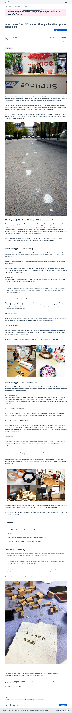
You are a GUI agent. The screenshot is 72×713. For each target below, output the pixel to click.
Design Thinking (9, 48)
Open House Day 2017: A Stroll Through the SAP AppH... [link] (16, 6)
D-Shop (21, 425)
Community (13, 2)
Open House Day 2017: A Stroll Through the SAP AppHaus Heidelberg (35, 25)
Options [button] (54, 32)
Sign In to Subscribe (60, 30)
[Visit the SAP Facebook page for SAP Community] (60, 710)
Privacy (4, 710)
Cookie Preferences (45, 710)
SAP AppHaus (40, 223)
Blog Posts (43, 5)
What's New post (17, 14)
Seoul (35, 229)
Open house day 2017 (32, 699)
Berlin (40, 229)
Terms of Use (10, 710)
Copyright (17, 710)
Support (37, 710)
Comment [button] (63, 705)
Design (24, 699)
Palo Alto (31, 229)
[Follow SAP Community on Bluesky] (63, 710)
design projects (50, 415)
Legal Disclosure (24, 710)
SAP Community (8, 5)
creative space (18, 699)
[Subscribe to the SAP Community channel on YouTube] (65, 710)
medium (26, 686)
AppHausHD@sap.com (37, 675)
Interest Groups (20, 5)
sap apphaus (40, 699)
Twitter (23, 681)
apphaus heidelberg (10, 699)
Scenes (51, 330)
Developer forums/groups (31, 10)
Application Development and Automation (32, 5)
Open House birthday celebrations (24, 96)
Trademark (31, 710)
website (48, 339)
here (54, 673)
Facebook (16, 681)
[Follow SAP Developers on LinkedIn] (68, 710)
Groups (14, 5)
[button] (61, 41)
